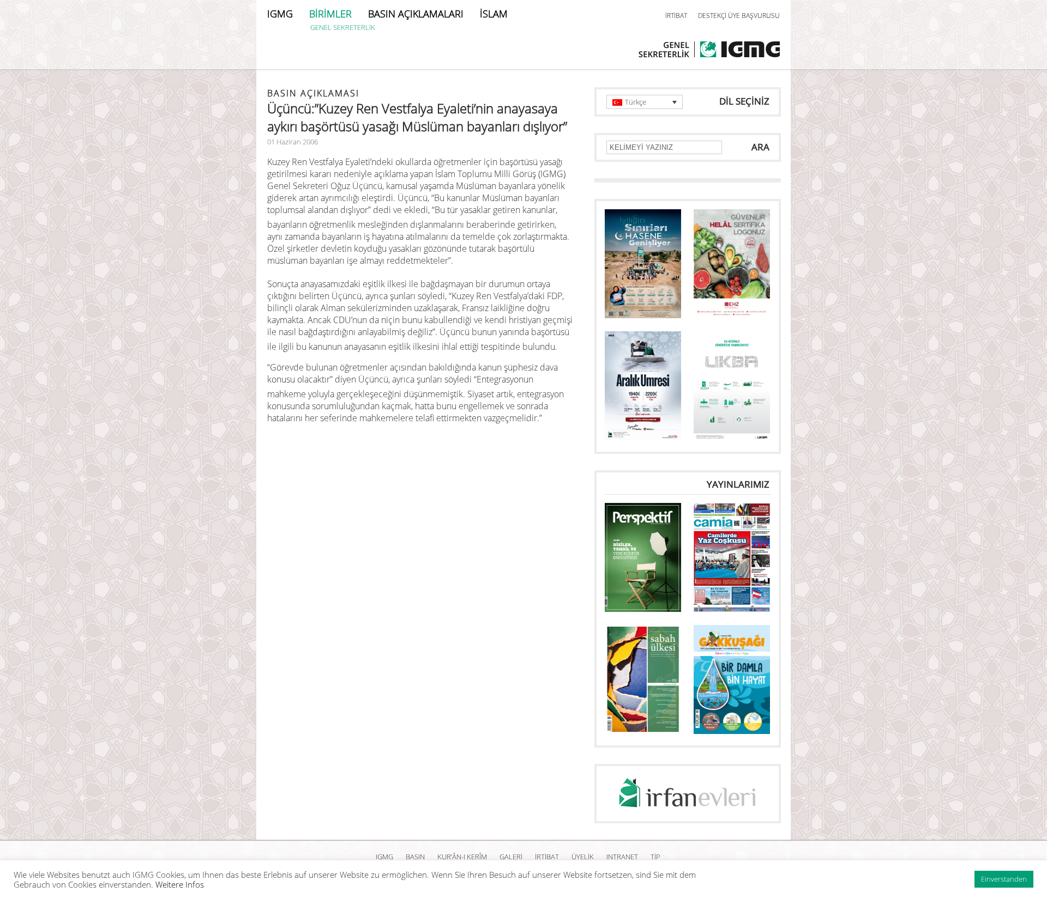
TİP (655, 856)
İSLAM (494, 13)
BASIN (415, 856)
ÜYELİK (582, 856)
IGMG (280, 13)
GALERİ (511, 856)
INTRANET (622, 856)
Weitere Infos (179, 884)
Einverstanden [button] (1004, 879)
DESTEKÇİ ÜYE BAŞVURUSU (739, 15)
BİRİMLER (330, 13)
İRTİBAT (676, 15)
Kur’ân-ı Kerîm (462, 856)
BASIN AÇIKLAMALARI (416, 13)
